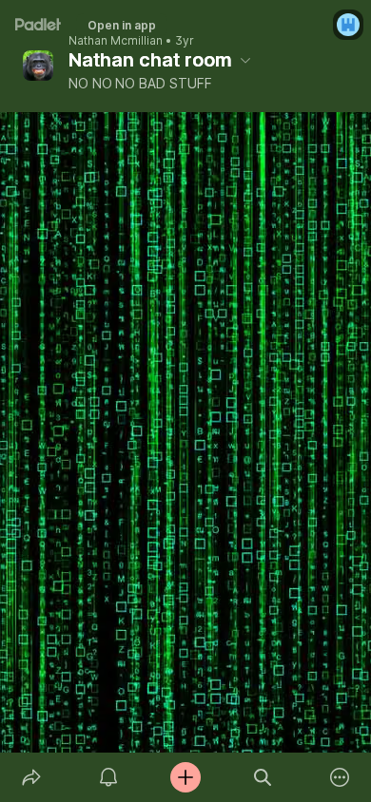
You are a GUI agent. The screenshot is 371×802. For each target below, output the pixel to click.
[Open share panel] (31, 777)
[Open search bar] (263, 777)
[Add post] (185, 777)
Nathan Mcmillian (115, 41)
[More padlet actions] (340, 777)
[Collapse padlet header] (245, 60)
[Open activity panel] (108, 777)
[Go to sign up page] (348, 25)
